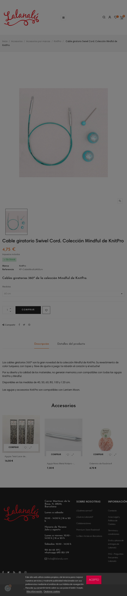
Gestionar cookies (52, 592)
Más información (34, 592)
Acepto (94, 580)
